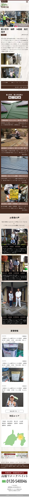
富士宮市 (9, 421)
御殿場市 (9, 423)
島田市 (4, 423)
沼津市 (16, 423)
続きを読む (24, 126)
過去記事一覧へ (14, 411)
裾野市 (4, 425)
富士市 (16, 421)
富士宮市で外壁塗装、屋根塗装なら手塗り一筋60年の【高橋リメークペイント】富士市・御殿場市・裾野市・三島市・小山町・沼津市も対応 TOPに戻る (14, 466)
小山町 (21, 421)
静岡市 (9, 425)
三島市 (4, 421)
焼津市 (21, 423)
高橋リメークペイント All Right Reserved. (15, 495)
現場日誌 (3, 34)
